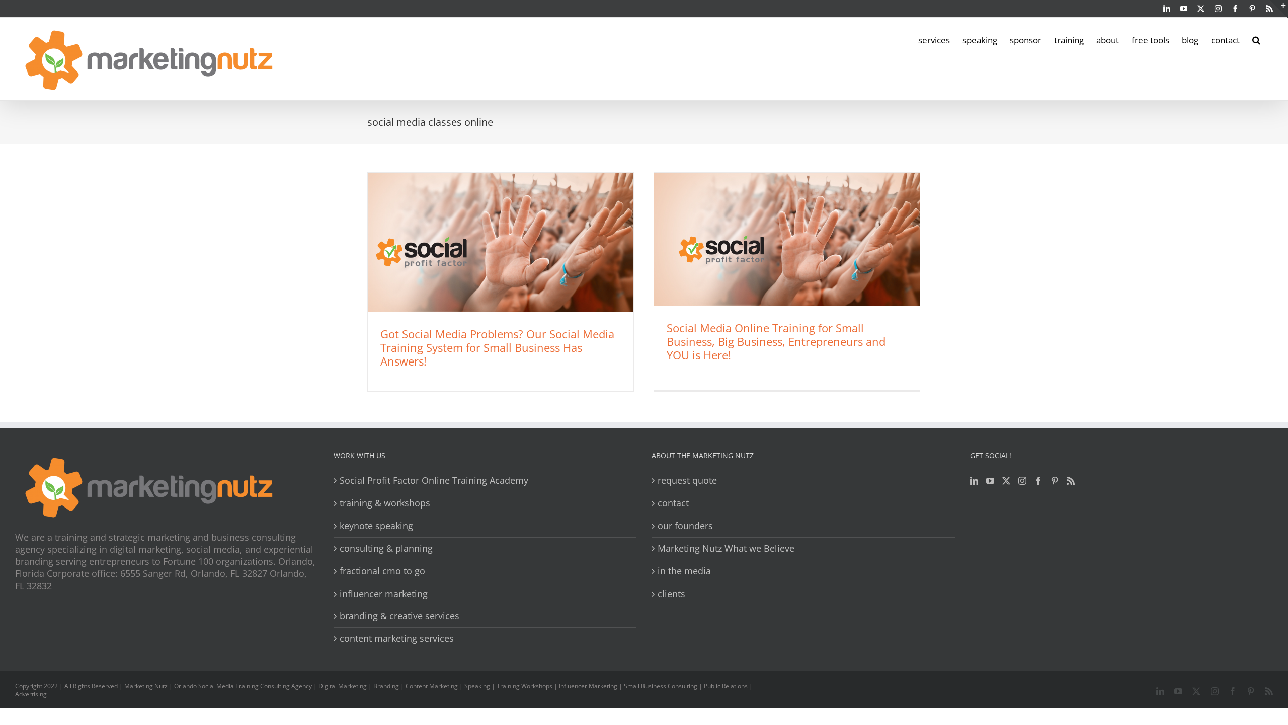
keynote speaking (376, 526)
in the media (684, 571)
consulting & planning (386, 548)
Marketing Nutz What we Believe (726, 548)
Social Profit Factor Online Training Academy (434, 480)
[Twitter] (1006, 481)
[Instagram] (1022, 481)
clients (671, 594)
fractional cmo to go (382, 571)
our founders (685, 526)
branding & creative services (399, 616)
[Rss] (1071, 481)
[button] (1256, 39)
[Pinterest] (1055, 481)
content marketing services (397, 638)
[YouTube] (990, 481)
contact (673, 503)
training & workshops (385, 503)
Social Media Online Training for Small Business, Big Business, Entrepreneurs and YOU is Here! (776, 341)
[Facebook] (1038, 481)
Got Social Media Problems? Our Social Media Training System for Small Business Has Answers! (497, 347)
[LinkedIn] (974, 481)
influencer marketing (384, 594)
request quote (687, 480)
